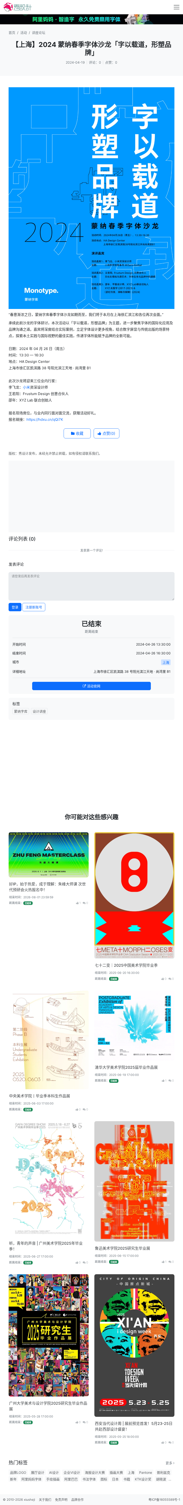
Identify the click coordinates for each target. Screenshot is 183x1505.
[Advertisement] (96, 495)
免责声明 (61, 1499)
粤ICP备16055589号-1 (164, 1499)
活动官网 (93, 686)
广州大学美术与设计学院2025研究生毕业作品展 (48, 1406)
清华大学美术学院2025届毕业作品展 (126, 1067)
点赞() (108, 433)
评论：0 (95, 62)
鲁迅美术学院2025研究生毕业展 (122, 1248)
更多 (169, 1463)
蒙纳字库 (20, 711)
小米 (26, 387)
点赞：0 (111, 62)
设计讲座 (39, 711)
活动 (23, 33)
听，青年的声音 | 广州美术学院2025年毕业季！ (46, 1246)
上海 (166, 662)
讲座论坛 (38, 33)
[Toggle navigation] (176, 7)
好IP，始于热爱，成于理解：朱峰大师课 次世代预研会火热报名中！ (47, 887)
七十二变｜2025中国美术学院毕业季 (126, 965)
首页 (12, 33)
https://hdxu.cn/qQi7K (44, 419)
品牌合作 (77, 1499)
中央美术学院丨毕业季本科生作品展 (39, 1096)
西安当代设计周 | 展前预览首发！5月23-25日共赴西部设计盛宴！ (134, 1426)
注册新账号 (33, 607)
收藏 (79, 433)
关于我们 (45, 1499)
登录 (15, 607)
